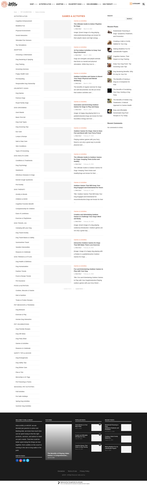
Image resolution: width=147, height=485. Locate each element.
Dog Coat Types (21, 122)
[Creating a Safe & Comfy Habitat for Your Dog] (126, 439)
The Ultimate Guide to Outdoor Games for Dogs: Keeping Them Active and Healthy (88, 159)
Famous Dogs (20, 98)
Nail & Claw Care (21, 141)
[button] (143, 4)
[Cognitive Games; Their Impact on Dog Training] (96, 448)
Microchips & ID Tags (23, 377)
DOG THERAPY (108, 4)
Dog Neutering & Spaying (24, 59)
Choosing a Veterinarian (24, 55)
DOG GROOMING (92, 4)
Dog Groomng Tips (22, 127)
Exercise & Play (21, 314)
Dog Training (20, 64)
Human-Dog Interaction (23, 319)
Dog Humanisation (22, 266)
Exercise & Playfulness (23, 218)
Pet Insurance (20, 281)
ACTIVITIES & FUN (45, 4)
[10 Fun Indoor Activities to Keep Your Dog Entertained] (57, 55)
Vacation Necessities (23, 247)
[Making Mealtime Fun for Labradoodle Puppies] (126, 449)
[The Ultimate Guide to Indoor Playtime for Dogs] (57, 29)
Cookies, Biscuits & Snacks (25, 290)
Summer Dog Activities (23, 406)
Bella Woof (78, 29)
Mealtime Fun (20, 26)
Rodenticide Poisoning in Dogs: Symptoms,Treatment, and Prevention (123, 33)
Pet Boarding (20, 79)
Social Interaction (21, 35)
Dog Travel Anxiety (22, 233)
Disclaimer (61, 471)
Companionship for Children (25, 209)
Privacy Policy (84, 471)
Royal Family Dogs (22, 103)
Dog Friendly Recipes (23, 329)
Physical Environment (23, 30)
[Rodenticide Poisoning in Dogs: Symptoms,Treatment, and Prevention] (126, 427)
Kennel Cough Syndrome (24, 180)
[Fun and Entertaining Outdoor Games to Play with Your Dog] (57, 274)
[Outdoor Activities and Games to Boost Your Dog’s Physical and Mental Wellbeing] (57, 81)
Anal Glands (20, 112)
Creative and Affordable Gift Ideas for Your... (81, 436)
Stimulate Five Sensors (23, 40)
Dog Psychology (21, 165)
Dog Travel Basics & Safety (25, 237)
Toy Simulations (21, 45)
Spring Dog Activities (23, 401)
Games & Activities (22, 343)
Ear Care (19, 132)
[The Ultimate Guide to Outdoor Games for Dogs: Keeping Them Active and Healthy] (57, 162)
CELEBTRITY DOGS (75, 4)
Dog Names (20, 93)
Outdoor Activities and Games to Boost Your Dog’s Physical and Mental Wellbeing (88, 79)
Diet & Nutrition (21, 295)
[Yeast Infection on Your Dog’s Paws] (96, 427)
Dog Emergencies (22, 358)
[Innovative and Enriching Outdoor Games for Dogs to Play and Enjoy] (57, 110)
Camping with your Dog (24, 228)
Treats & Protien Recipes (24, 300)
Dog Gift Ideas (20, 334)
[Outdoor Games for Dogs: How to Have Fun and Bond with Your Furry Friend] (57, 136)
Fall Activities (20, 391)
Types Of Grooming (22, 151)
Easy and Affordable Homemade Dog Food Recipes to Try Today (120, 112)
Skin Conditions (21, 146)
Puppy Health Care (22, 74)
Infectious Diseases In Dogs (25, 175)
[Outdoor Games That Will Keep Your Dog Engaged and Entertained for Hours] (57, 191)
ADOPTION (59, 4)
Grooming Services (22, 69)
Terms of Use (72, 471)
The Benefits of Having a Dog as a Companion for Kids (121, 82)
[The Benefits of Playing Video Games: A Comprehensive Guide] (58, 442)
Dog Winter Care (21, 367)
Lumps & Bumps (21, 136)
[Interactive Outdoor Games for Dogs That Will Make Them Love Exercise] (57, 248)
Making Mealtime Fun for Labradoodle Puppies (111, 447)
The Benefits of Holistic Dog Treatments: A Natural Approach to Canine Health (122, 102)
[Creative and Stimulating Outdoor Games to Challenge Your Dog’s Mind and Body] (57, 220)
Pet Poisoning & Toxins (23, 382)
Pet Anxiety (19, 184)
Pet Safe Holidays (22, 396)
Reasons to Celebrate (23, 252)
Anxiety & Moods (21, 194)
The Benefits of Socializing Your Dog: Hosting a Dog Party (122, 92)
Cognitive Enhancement (24, 21)
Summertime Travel (22, 242)
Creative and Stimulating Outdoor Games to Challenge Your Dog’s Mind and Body (87, 217)
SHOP (32, 4)
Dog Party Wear (21, 338)
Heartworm (19, 170)
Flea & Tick (19, 372)
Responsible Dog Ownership (25, 83)
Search (110, 16)
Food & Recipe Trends (23, 276)
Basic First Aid (20, 117)
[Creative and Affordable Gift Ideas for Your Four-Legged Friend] (96, 437)
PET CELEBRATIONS (26, 12)
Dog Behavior (20, 310)
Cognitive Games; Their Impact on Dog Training (81, 446)
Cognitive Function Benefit (25, 204)
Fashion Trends (21, 271)
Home (15, 12)
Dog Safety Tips (21, 363)
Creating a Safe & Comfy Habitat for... (111, 437)
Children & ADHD (21, 199)
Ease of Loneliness (22, 213)
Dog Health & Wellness (23, 261)
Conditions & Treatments (24, 160)
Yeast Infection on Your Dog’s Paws (81, 425)
